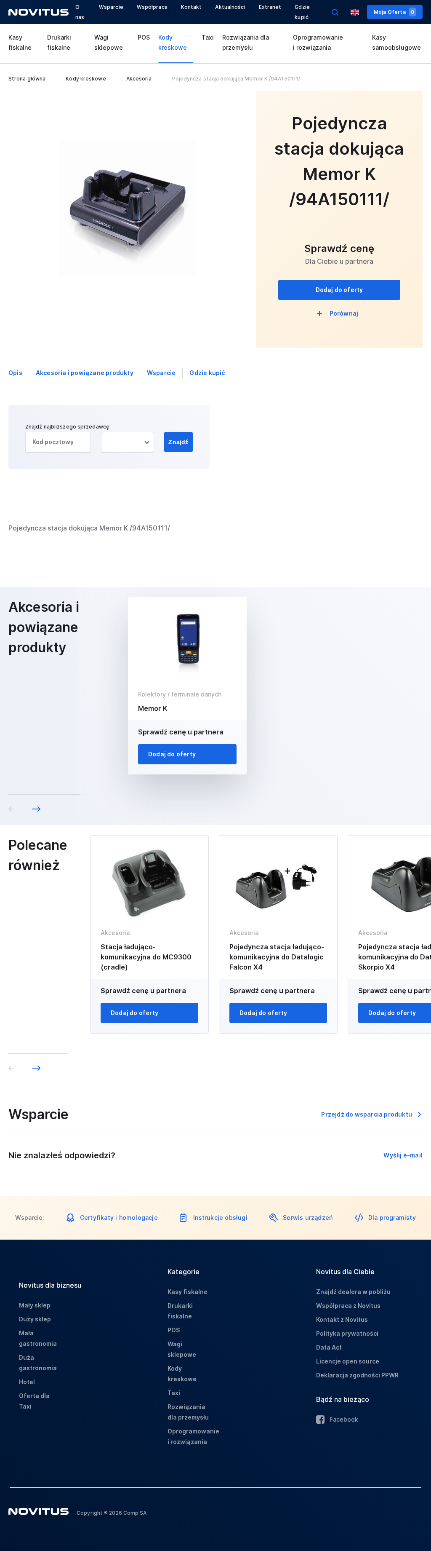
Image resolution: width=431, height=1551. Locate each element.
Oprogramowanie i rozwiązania (318, 42)
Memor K (153, 708)
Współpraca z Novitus (348, 1305)
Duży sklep (35, 1319)
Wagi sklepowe (108, 42)
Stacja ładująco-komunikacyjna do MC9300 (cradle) (146, 957)
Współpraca (152, 7)
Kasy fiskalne (20, 42)
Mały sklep (35, 1305)
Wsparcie (111, 7)
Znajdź (178, 442)
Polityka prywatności (347, 1333)
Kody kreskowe (172, 42)
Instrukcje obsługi (220, 1217)
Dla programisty (392, 1217)
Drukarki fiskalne (59, 42)
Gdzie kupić (207, 372)
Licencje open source (347, 1361)
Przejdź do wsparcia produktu (366, 1114)
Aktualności (230, 7)
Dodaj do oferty (339, 289)
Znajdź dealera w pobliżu (353, 1291)
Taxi (208, 37)
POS (144, 37)
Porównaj (344, 313)
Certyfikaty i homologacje (119, 1217)
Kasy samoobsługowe (396, 42)
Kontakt (191, 7)
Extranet (270, 7)
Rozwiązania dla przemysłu (245, 42)
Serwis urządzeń (308, 1217)
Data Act (329, 1347)
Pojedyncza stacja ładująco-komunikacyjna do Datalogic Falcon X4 (276, 957)
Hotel (27, 1381)
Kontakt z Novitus (342, 1319)
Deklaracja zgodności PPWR (357, 1375)
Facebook (344, 1419)
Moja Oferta (394, 12)
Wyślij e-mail (403, 1155)
